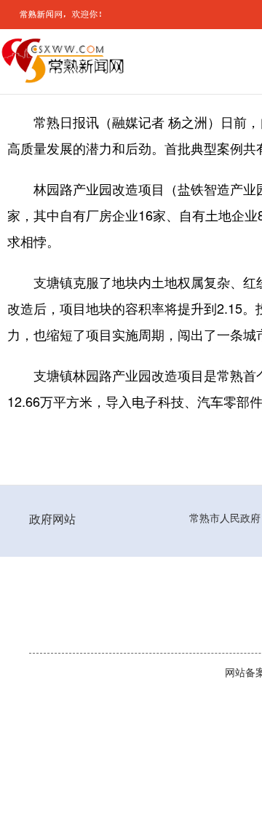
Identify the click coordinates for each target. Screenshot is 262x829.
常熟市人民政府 (225, 518)
